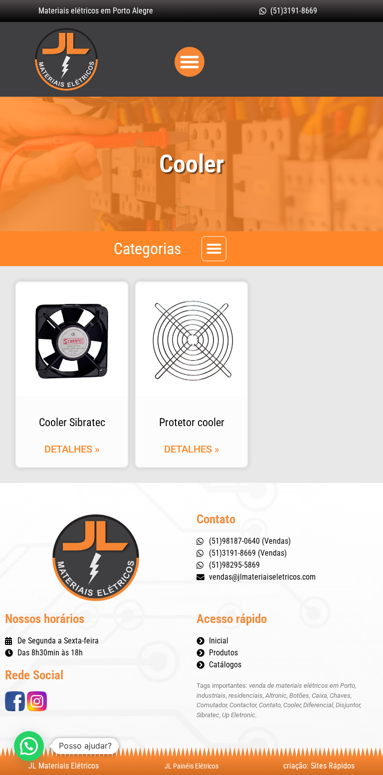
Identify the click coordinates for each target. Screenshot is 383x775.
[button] (189, 62)
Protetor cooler (191, 422)
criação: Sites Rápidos (319, 766)
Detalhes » (72, 449)
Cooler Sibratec (72, 422)
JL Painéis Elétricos (191, 766)
